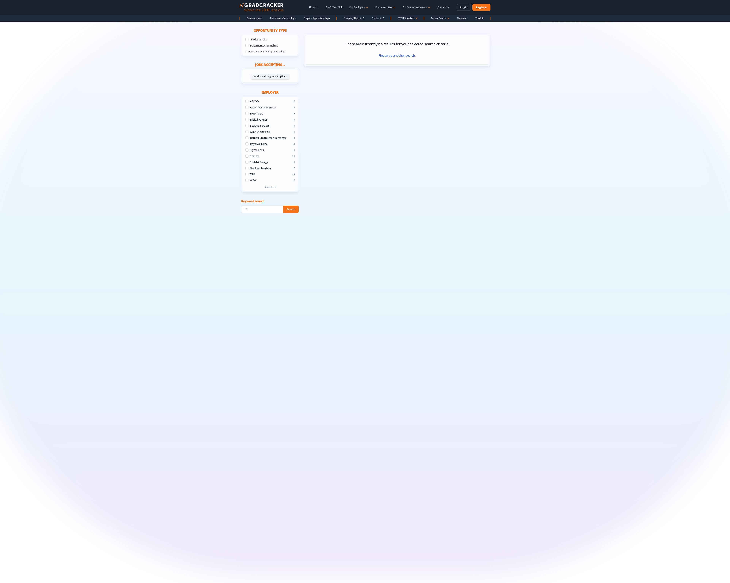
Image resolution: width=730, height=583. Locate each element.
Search (290, 209)
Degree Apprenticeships (317, 18)
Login (463, 7)
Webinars (462, 18)
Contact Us (443, 7)
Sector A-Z (378, 18)
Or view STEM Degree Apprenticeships (265, 51)
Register (481, 7)
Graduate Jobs (254, 18)
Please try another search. (397, 55)
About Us (314, 7)
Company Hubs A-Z (354, 18)
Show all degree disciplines (272, 76)
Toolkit (479, 18)
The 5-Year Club (334, 7)
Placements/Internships (283, 18)
